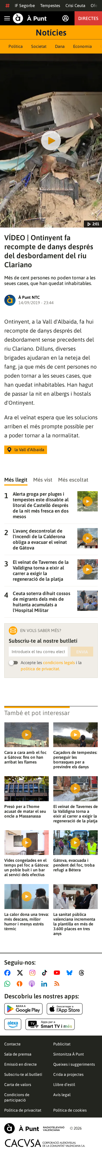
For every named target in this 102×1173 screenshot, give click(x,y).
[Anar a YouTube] (58, 972)
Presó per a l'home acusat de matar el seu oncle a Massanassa (25, 811)
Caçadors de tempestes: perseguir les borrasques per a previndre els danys (75, 759)
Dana (60, 46)
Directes (88, 18)
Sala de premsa (17, 1054)
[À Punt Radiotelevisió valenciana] (34, 1128)
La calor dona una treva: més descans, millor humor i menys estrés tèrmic (26, 921)
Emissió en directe (20, 1064)
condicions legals (59, 662)
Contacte (12, 1044)
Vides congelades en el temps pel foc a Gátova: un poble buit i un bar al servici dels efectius (26, 867)
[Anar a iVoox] (21, 983)
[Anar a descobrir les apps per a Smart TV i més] (50, 1024)
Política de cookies (70, 1110)
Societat (38, 46)
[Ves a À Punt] (30, 18)
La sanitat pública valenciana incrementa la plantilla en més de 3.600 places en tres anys (74, 924)
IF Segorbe (25, 5)
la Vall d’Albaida (29, 449)
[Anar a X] (21, 972)
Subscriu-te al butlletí (23, 1074)
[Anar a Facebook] (8, 972)
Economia (82, 46)
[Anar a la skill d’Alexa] (12, 1024)
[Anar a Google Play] (23, 1008)
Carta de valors (17, 1084)
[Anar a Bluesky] (71, 972)
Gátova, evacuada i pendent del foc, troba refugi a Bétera (74, 865)
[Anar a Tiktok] (46, 972)
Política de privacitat (22, 1110)
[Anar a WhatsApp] (8, 983)
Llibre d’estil (64, 1084)
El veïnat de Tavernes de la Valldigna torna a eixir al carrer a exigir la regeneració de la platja (75, 813)
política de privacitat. (40, 668)
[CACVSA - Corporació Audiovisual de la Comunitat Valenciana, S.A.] (45, 1143)
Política (15, 46)
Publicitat (62, 1044)
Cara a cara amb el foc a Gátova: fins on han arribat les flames (25, 757)
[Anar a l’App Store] (65, 1008)
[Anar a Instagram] (33, 972)
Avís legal (62, 1094)
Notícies (51, 32)
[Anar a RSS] (58, 983)
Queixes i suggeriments (74, 1064)
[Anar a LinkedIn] (45, 983)
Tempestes (50, 5)
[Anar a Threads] (83, 972)
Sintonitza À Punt (68, 1054)
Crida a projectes (68, 1074)
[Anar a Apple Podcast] (33, 983)
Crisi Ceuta (75, 5)
